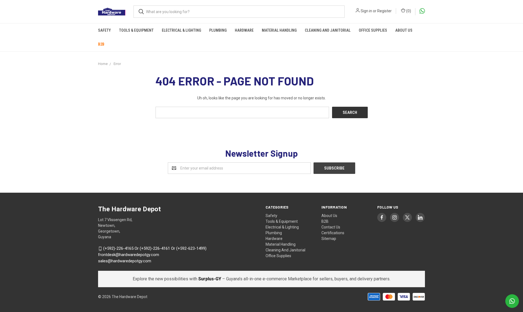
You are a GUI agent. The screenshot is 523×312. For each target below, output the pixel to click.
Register (384, 11)
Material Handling (279, 30)
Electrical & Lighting (181, 30)
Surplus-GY (210, 278)
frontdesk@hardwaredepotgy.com (128, 254)
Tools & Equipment (136, 30)
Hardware (244, 30)
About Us (403, 30)
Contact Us (330, 227)
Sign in (366, 11)
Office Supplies (373, 30)
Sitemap (328, 238)
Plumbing (218, 30)
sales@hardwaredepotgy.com (124, 260)
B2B (101, 44)
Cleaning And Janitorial (328, 30)
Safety (104, 30)
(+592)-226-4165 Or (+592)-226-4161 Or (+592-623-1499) (154, 248)
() (408, 11)
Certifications (332, 233)
